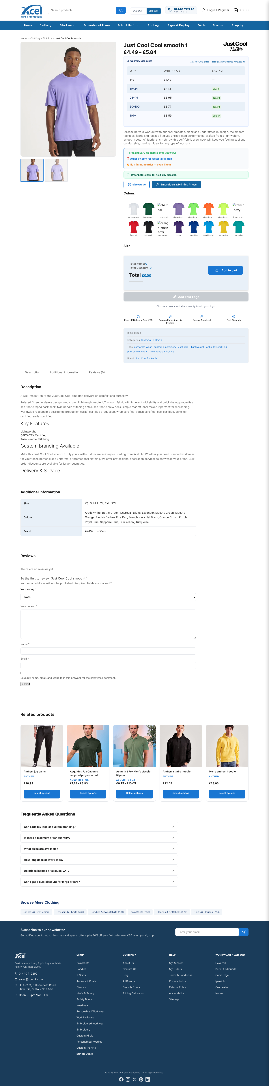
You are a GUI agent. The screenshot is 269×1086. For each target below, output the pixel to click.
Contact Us (129, 969)
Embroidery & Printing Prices (179, 184)
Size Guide (139, 184)
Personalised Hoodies (89, 1041)
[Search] (121, 10)
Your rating (28, 589)
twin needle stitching (162, 351)
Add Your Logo (188, 297)
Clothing (45, 25)
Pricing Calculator (133, 993)
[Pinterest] (141, 1079)
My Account (176, 962)
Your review (28, 606)
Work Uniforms (85, 1017)
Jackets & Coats (36, 912)
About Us (128, 962)
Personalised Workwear (90, 1011)
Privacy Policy (177, 981)
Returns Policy (177, 987)
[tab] (31, 170)
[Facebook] (121, 1079)
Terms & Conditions (180, 975)
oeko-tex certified (216, 346)
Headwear (82, 1005)
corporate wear (143, 346)
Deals (202, 25)
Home (28, 25)
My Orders (175, 969)
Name (24, 644)
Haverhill (220, 962)
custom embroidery (165, 346)
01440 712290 (28, 973)
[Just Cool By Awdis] (235, 46)
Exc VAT (153, 10)
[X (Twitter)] (134, 1079)
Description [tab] (32, 372)
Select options (42, 793)
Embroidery (83, 1029)
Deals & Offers (131, 987)
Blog (125, 975)
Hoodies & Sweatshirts (107, 912)
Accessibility (176, 993)
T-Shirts (47, 38)
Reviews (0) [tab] (97, 372)
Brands (218, 25)
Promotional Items (96, 25)
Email (24, 658)
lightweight (197, 346)
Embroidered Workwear (90, 1023)
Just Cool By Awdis (146, 358)
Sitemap (174, 999)
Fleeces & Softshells (172, 912)
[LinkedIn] (147, 1079)
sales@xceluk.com (31, 979)
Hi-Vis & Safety (85, 993)
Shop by (237, 25)
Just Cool (183, 346)
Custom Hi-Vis (84, 1035)
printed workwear (137, 351)
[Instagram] (128, 1079)
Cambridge (222, 975)
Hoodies (81, 969)
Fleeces (81, 987)
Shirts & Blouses (207, 912)
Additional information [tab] (64, 372)
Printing (153, 25)
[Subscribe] (244, 932)
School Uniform (128, 25)
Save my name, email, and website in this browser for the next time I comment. (68, 677)
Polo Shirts (140, 912)
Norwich (220, 993)
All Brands (129, 981)
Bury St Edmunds (225, 969)
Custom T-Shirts (86, 1047)
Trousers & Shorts (70, 912)
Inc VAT (137, 10)
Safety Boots (84, 999)
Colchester (221, 987)
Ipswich (220, 981)
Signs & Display (178, 25)
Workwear (67, 25)
